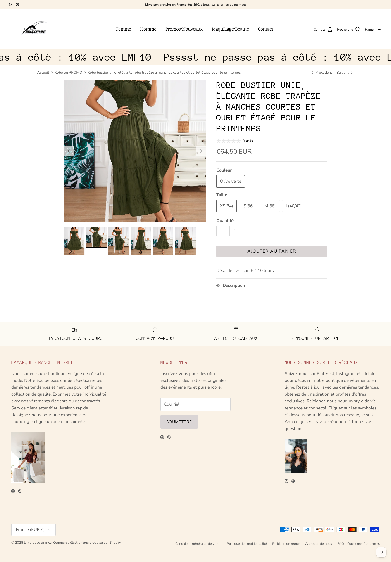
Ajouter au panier (271, 251)
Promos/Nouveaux (184, 29)
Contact (265, 29)
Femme (123, 29)
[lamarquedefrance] (37, 29)
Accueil (43, 72)
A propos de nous (318, 543)
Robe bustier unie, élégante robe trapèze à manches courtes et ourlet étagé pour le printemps (164, 72)
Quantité (225, 221)
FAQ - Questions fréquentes (358, 543)
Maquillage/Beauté (230, 29)
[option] (135, 151)
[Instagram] (10, 4)
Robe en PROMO (68, 72)
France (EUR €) (30, 530)
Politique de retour (286, 543)
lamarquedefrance (38, 542)
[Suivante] (201, 151)
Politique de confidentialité (247, 543)
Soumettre (179, 422)
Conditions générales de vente (198, 543)
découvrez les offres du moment (223, 4)
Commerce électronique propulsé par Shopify (87, 542)
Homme (148, 29)
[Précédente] (69, 151)
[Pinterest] (17, 4)
